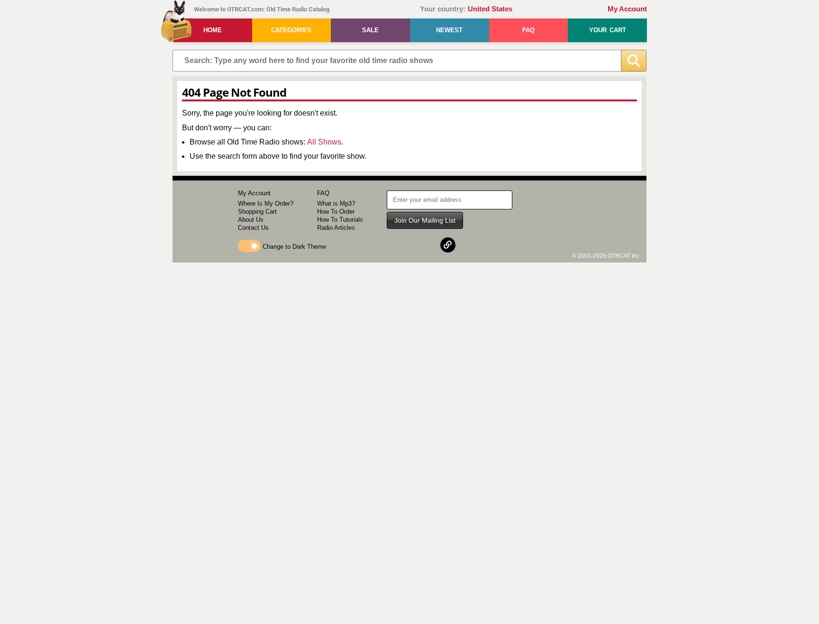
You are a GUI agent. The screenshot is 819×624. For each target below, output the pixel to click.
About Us (251, 220)
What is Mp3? (336, 203)
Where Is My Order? (265, 203)
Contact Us (253, 228)
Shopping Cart (257, 211)
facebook (402, 245)
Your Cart (607, 30)
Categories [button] (291, 30)
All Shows (324, 142)
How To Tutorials (340, 220)
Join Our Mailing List (424, 220)
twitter (425, 245)
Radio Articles (336, 228)
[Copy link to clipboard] (447, 245)
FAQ (528, 30)
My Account (627, 9)
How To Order (336, 211)
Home (212, 30)
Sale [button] (370, 30)
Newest (449, 30)
